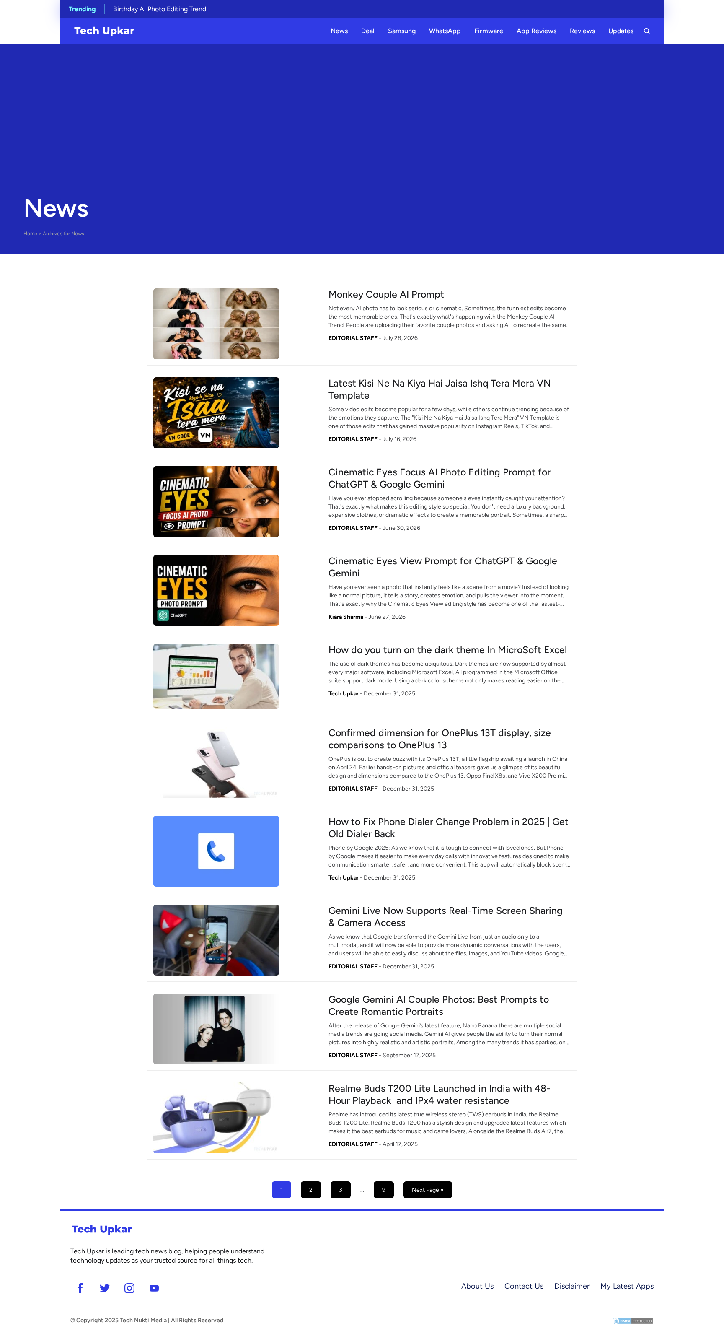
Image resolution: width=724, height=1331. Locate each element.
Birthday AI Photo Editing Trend (159, 9)
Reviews (582, 31)
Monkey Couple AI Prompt (386, 294)
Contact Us (523, 1286)
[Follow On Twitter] (104, 1288)
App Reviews (536, 31)
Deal (368, 31)
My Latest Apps (627, 1286)
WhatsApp (445, 31)
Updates (621, 31)
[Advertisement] (362, 123)
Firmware (488, 31)
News (339, 31)
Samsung (402, 31)
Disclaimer (572, 1286)
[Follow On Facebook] (79, 1288)
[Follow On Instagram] (129, 1288)
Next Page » (428, 1189)
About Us (477, 1286)
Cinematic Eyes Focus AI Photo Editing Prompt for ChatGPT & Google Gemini (439, 478)
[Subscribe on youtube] (154, 1288)
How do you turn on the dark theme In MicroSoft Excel (447, 650)
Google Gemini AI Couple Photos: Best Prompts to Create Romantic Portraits (438, 1005)
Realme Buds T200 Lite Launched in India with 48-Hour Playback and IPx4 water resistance (439, 1094)
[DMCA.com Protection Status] (633, 1320)
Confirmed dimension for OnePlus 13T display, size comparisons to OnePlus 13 (439, 739)
